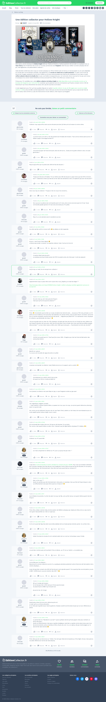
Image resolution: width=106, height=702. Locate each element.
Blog (10, 8)
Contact (49, 679)
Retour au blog (18, 12)
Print (3, 687)
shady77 (25, 23)
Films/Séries (5, 683)
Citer (47, 129)
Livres (3, 685)
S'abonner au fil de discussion (85, 113)
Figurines (4, 679)
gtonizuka (20, 127)
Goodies (4, 691)
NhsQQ (20, 406)
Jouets (3, 693)
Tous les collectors (26, 8)
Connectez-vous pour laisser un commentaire (53, 117)
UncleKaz (24, 139)
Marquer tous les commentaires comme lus (24, 113)
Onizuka (24, 219)
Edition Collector (51, 677)
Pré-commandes (28, 677)
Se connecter (89, 3)
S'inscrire (99, 3)
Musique (4, 695)
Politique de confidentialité (53, 683)
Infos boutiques (56, 8)
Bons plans (35, 8)
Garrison (19, 553)
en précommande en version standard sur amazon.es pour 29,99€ (53, 464)
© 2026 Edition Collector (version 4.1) (11, 698)
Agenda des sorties (45, 8)
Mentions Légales (51, 681)
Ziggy (24, 340)
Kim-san (19, 467)
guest (24, 153)
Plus (65, 8)
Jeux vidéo (4, 681)
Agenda (26, 681)
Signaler (54, 129)
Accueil (4, 8)
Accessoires (5, 689)
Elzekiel (19, 284)
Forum (16, 8)
